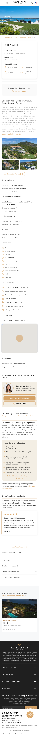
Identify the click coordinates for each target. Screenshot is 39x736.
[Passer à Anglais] (36, 2)
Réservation (6, 560)
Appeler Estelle (21, 404)
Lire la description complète (11, 134)
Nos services (19, 674)
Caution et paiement (10, 566)
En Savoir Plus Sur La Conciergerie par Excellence (19, 477)
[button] (3, 20)
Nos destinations (19, 667)
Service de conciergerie (11, 577)
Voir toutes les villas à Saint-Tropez (14, 595)
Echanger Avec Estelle (21, 398)
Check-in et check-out (10, 571)
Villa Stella (7, 623)
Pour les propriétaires (19, 681)
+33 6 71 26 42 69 (20, 91)
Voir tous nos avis (18, 547)
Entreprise (19, 688)
